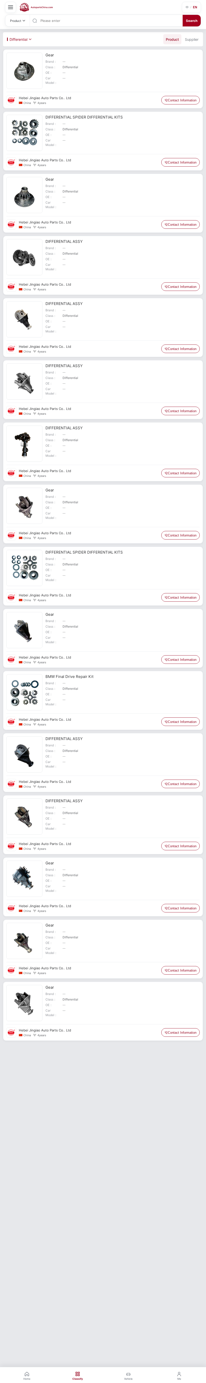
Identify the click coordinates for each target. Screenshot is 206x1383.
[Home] (36, 7)
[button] (191, 7)
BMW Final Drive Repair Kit (69, 676)
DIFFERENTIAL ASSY (64, 241)
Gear (49, 55)
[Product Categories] (10, 7)
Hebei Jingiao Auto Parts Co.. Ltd (45, 98)
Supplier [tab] (191, 39)
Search (191, 21)
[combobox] (111, 20)
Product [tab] (172, 39)
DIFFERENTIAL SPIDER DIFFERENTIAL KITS (84, 117)
